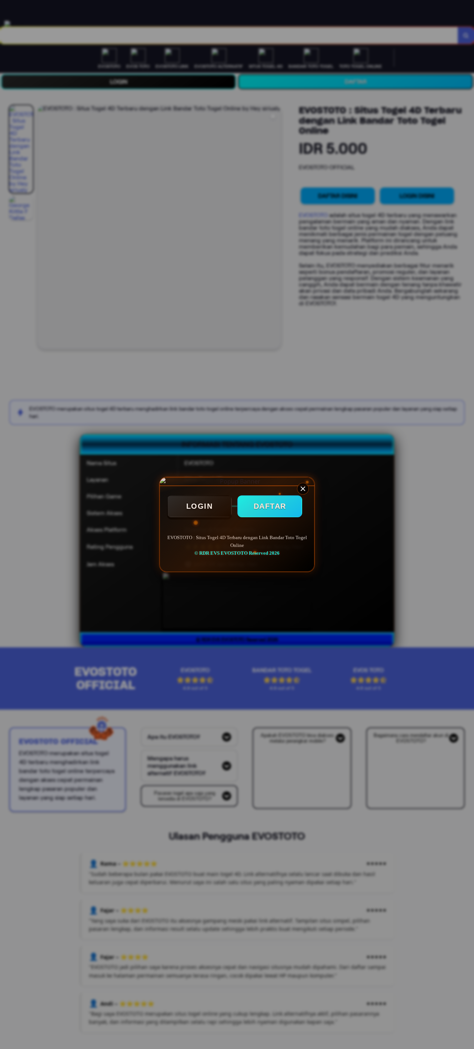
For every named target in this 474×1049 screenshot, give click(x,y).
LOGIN (199, 506)
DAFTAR (270, 506)
